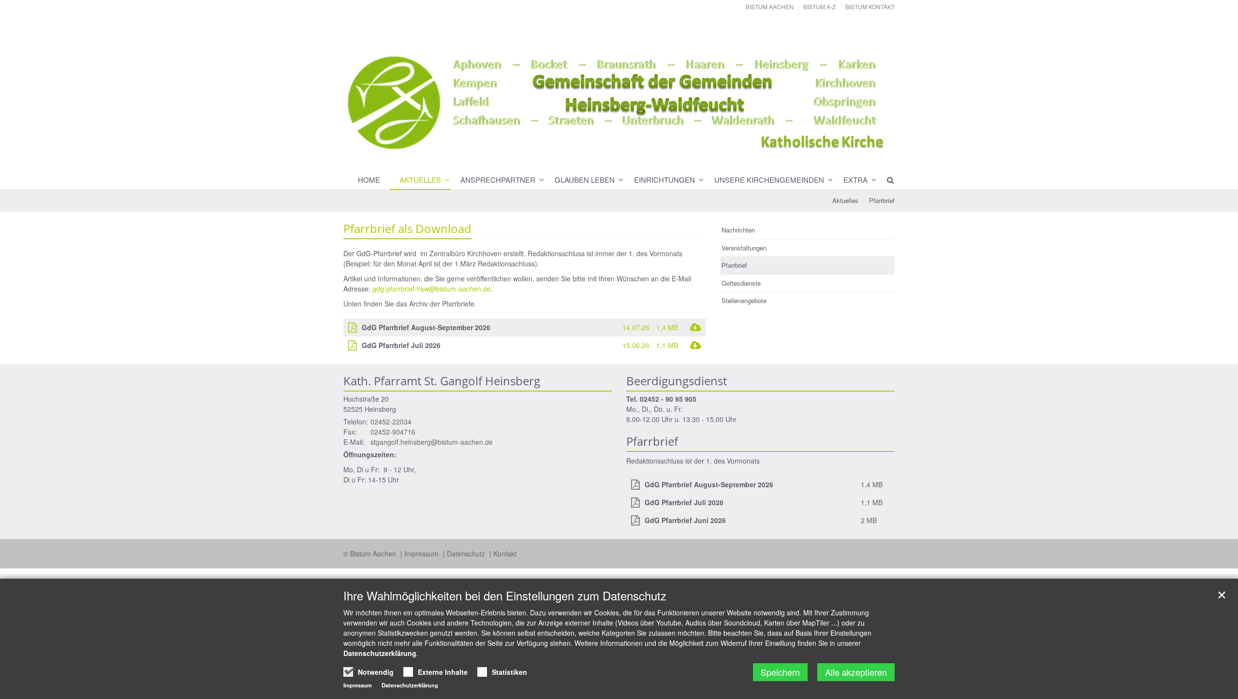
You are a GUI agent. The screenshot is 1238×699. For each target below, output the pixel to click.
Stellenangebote (744, 300)
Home (369, 180)
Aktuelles (420, 180)
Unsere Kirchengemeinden (769, 180)
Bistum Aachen (770, 6)
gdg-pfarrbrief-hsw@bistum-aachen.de (431, 288)
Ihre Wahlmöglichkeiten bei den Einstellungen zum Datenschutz (504, 595)
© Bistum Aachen (370, 553)
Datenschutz (467, 553)
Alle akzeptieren (856, 672)
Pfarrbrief (882, 200)
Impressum (422, 553)
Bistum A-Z (819, 6)
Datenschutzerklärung (379, 653)
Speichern (780, 672)
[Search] (886, 180)
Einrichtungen (664, 180)
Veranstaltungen (744, 247)
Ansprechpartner (497, 180)
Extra (855, 180)
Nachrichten (738, 229)
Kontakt (504, 553)
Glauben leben (585, 180)
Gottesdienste (741, 283)
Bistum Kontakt (870, 6)
